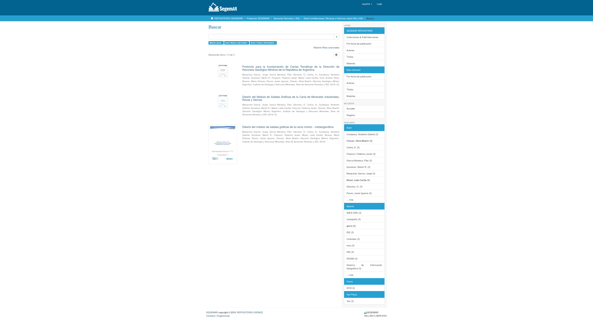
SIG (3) (350, 251)
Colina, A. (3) (353, 147)
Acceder (351, 108)
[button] (367, 4)
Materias (351, 63)
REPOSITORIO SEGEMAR (228, 18)
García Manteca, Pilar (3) (359, 160)
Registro (351, 115)
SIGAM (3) (352, 258)
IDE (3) (350, 232)
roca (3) (350, 245)
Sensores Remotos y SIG (286, 18)
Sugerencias (223, 315)
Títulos (350, 56)
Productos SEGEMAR (258, 18)
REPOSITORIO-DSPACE (250, 312)
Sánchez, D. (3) (354, 186)
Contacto (210, 315)
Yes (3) (350, 301)
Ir (336, 36)
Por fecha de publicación (359, 43)
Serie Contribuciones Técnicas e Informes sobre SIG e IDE (333, 18)
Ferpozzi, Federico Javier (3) (361, 153)
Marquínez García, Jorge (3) (361, 173)
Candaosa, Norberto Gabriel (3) (362, 134)
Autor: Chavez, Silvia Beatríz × (263, 42)
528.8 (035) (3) (354, 212)
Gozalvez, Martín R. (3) (358, 167)
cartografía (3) (354, 219)
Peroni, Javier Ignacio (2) (359, 193)
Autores (350, 50)
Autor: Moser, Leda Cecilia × (236, 42)
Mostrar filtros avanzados (326, 47)
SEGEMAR (212, 312)
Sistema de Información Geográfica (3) (364, 266)
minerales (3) (353, 238)
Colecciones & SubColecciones (362, 37)
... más (350, 199)
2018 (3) (351, 288)
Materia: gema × (216, 42)
